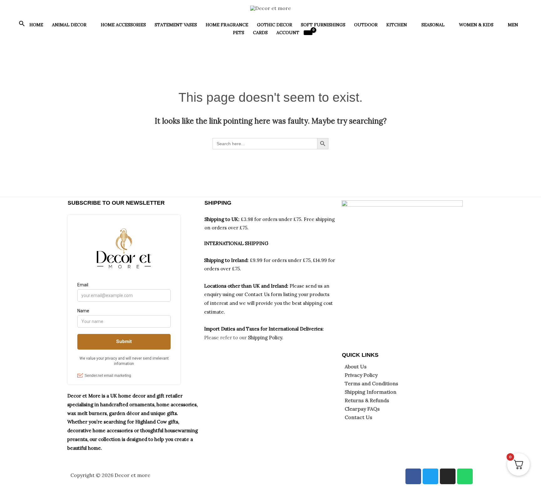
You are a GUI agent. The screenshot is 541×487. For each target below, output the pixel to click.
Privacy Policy (361, 375)
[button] (22, 25)
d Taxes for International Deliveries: (283, 329)
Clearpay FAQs (362, 409)
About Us (356, 366)
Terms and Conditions (371, 383)
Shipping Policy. (265, 338)
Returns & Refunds (367, 400)
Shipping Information (370, 392)
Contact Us (358, 417)
